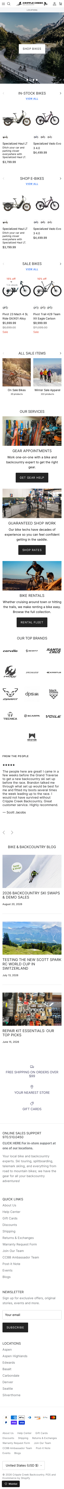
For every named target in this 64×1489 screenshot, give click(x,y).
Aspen (7, 1349)
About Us (9, 1205)
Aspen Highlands (14, 1356)
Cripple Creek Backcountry (28, 1474)
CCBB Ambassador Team (20, 1257)
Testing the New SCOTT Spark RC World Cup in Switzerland (31, 964)
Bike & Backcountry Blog (32, 847)
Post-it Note (11, 1264)
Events (7, 1270)
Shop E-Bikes (32, 178)
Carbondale (10, 1375)
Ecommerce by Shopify (16, 1478)
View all (32, 98)
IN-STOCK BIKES (32, 93)
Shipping (8, 1231)
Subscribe (15, 1327)
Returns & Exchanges (18, 1238)
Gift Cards (9, 1218)
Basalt (6, 1369)
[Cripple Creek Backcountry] (32, 4)
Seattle (7, 1388)
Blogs (6, 1277)
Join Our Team (13, 1251)
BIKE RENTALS (32, 48)
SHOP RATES (32, 550)
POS (48, 1474)
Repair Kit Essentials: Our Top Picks (28, 1033)
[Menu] (3, 3)
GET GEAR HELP (32, 477)
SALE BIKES (32, 263)
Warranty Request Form (19, 1244)
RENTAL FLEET (32, 622)
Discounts (9, 1225)
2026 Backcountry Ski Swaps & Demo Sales (31, 895)
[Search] (10, 3)
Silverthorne (11, 1395)
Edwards (8, 1362)
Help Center (11, 1212)
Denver (7, 1382)
